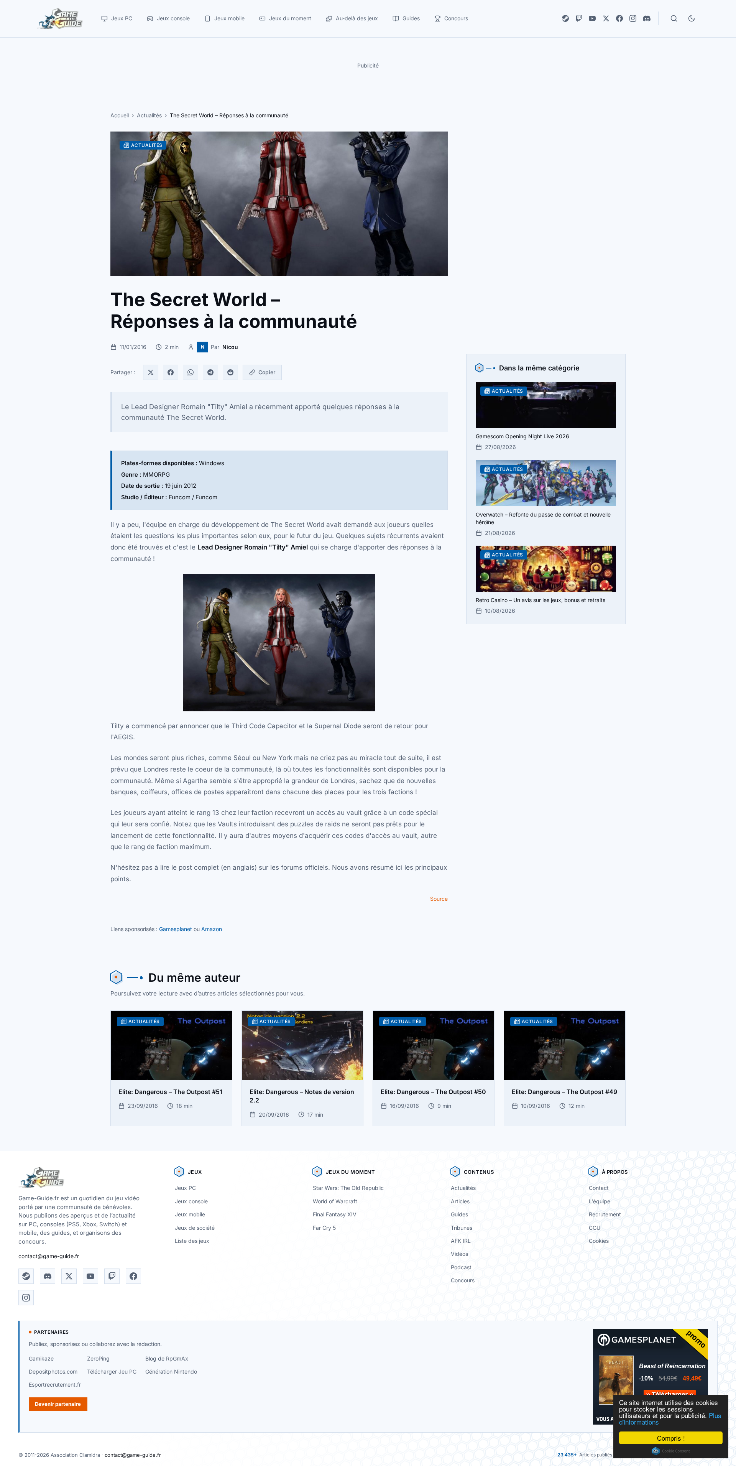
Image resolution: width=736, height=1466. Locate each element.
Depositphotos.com (53, 1371)
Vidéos (459, 1253)
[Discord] (647, 18)
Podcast (461, 1267)
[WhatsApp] (190, 372)
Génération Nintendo (171, 1371)
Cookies (599, 1240)
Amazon (211, 929)
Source (439, 898)
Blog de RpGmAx (166, 1358)
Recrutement (605, 1214)
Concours (463, 1280)
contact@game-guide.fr (48, 1256)
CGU (594, 1227)
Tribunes (461, 1227)
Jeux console (191, 1201)
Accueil (119, 115)
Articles (460, 1201)
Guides (459, 1214)
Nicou (230, 347)
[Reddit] (230, 372)
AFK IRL (461, 1240)
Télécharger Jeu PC (111, 1371)
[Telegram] (210, 372)
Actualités (149, 115)
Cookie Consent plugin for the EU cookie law (671, 1451)
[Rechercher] (674, 18)
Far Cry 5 (324, 1227)
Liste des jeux (192, 1240)
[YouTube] (592, 18)
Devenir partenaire (58, 1404)
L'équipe (599, 1201)
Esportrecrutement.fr (55, 1384)
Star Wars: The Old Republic (348, 1188)
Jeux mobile (190, 1214)
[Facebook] (619, 18)
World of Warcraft (335, 1201)
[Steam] (565, 18)
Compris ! (671, 1438)
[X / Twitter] (606, 18)
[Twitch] (579, 18)
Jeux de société (195, 1227)
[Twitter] (150, 372)
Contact (599, 1188)
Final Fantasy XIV (334, 1214)
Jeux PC (185, 1188)
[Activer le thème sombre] (691, 18)
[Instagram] (633, 18)
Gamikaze (41, 1358)
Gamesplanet (175, 929)
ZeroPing (98, 1358)
